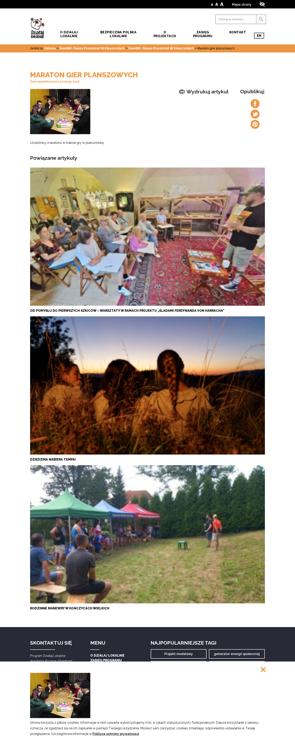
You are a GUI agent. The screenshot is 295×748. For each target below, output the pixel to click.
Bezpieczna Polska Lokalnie (118, 34)
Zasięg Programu (203, 34)
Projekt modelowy (178, 655)
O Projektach (165, 34)
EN (260, 36)
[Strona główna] (37, 28)
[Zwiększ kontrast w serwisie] (262, 4)
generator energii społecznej (237, 655)
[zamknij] (263, 670)
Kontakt (237, 32)
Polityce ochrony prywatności (116, 734)
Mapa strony (241, 4)
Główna (50, 48)
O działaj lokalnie (69, 34)
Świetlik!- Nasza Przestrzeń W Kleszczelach (92, 48)
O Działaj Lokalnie (107, 655)
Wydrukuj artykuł (206, 91)
